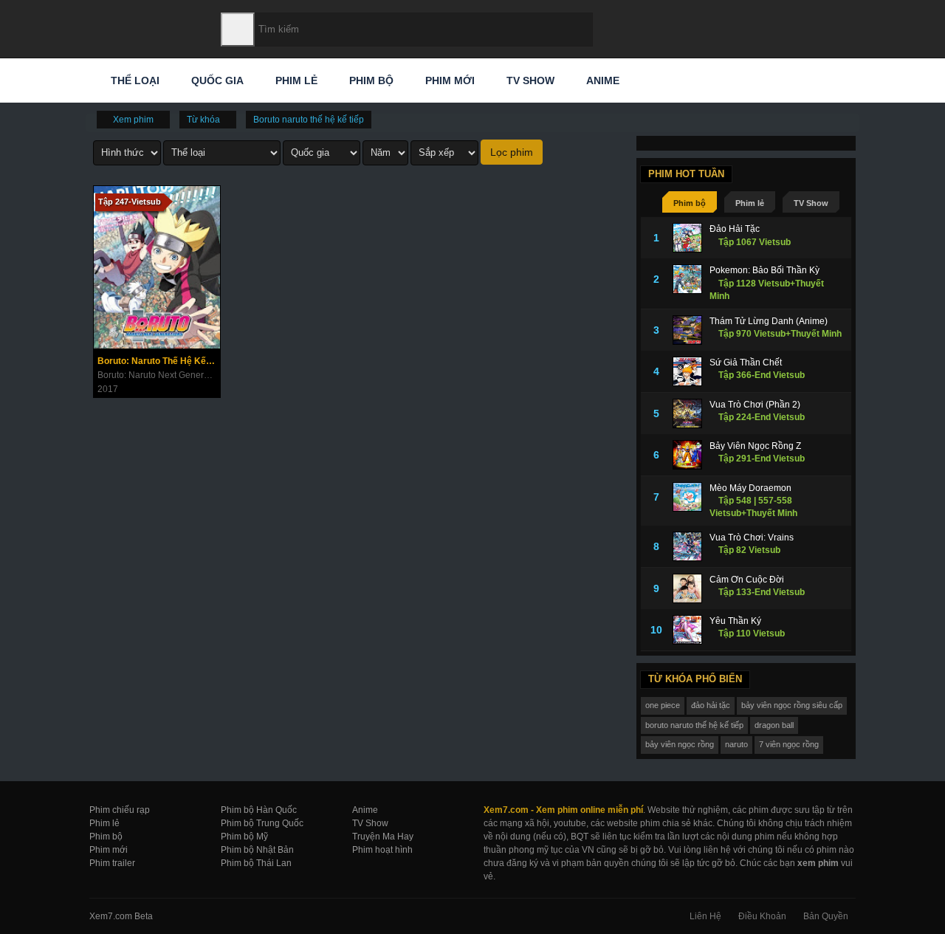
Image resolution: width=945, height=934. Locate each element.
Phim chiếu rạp (119, 810)
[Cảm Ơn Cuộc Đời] (687, 588)
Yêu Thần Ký (735, 621)
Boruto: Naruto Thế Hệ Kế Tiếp (158, 361)
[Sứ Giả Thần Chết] (687, 371)
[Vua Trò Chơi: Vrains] (687, 546)
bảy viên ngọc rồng (679, 744)
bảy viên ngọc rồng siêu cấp (791, 705)
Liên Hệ (705, 916)
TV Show (529, 80)
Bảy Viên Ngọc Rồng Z (755, 446)
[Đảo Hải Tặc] (687, 238)
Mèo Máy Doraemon (750, 488)
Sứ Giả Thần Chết (745, 362)
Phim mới (448, 80)
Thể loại (133, 80)
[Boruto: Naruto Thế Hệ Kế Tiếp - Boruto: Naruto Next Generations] (157, 267)
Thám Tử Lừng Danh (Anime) (768, 321)
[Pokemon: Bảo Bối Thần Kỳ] (687, 279)
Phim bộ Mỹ (244, 836)
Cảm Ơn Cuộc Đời (746, 579)
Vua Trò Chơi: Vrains (751, 537)
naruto (736, 744)
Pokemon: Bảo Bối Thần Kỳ (764, 270)
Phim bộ (370, 80)
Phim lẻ (294, 80)
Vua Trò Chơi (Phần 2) (754, 404)
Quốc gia (216, 80)
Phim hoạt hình (382, 850)
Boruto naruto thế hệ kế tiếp (308, 119)
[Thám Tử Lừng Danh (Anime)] (687, 330)
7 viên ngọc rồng (789, 744)
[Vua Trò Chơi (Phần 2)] (687, 413)
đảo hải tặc (710, 705)
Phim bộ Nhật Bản (257, 850)
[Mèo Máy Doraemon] (687, 497)
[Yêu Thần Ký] (687, 630)
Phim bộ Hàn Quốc (259, 810)
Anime (601, 80)
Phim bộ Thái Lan (256, 863)
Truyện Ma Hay (382, 836)
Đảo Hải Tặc (734, 229)
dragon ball (774, 725)
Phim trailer (112, 863)
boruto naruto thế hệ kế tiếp (694, 725)
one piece (662, 705)
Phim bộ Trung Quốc (262, 823)
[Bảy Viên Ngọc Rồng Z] (687, 455)
